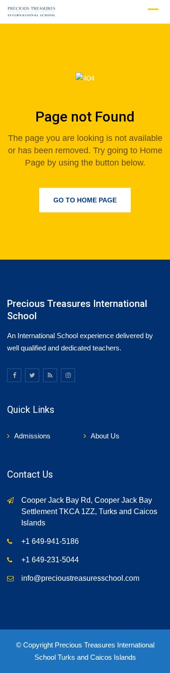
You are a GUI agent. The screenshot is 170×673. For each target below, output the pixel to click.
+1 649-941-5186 (50, 541)
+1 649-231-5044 (50, 560)
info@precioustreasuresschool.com (80, 578)
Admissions (32, 436)
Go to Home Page (85, 200)
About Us (105, 436)
